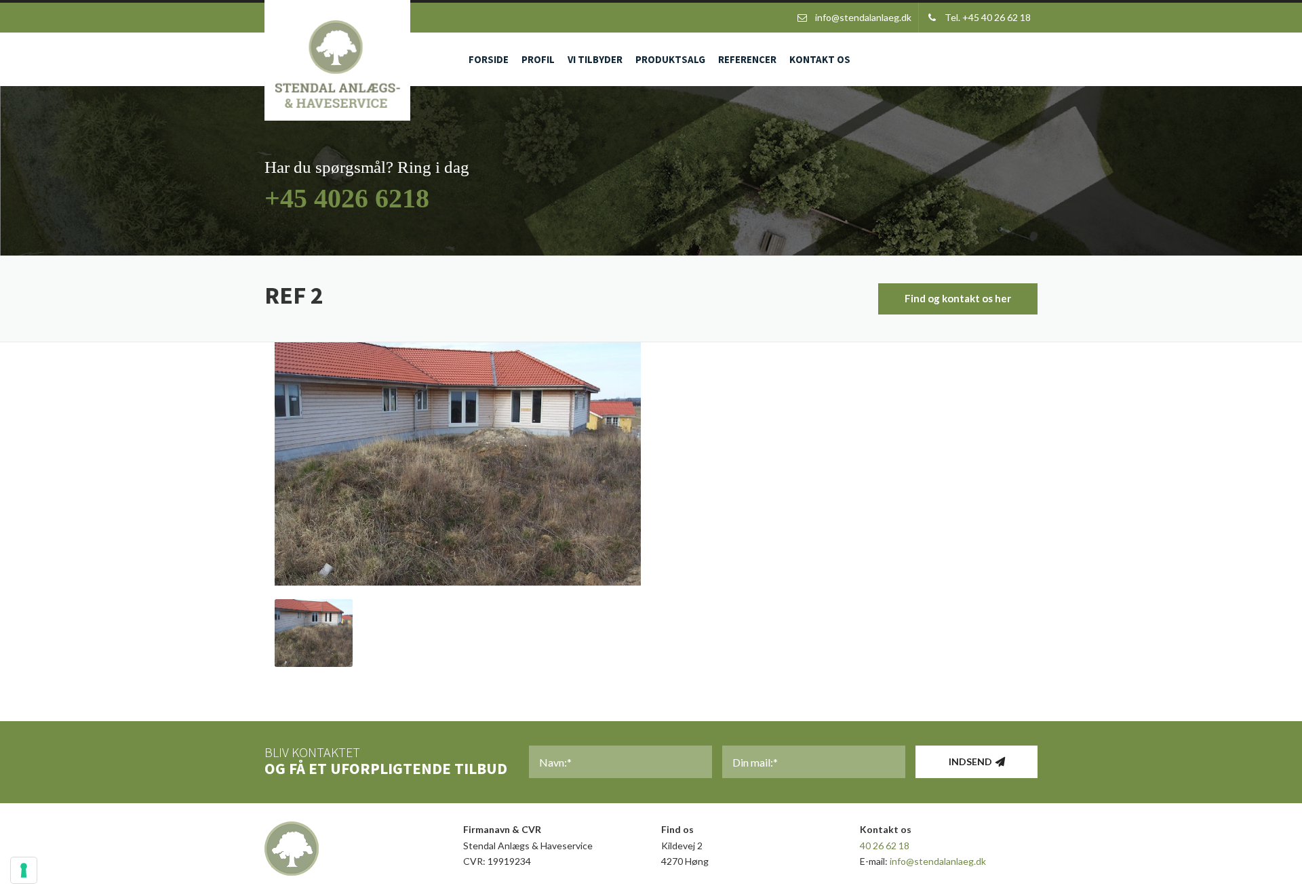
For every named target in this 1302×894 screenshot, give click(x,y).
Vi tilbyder (595, 59)
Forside (489, 59)
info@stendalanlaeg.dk (938, 861)
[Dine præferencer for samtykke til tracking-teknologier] (24, 870)
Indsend (970, 761)
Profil (538, 59)
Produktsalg (670, 59)
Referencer (747, 59)
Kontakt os (819, 59)
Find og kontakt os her (958, 298)
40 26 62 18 (884, 845)
